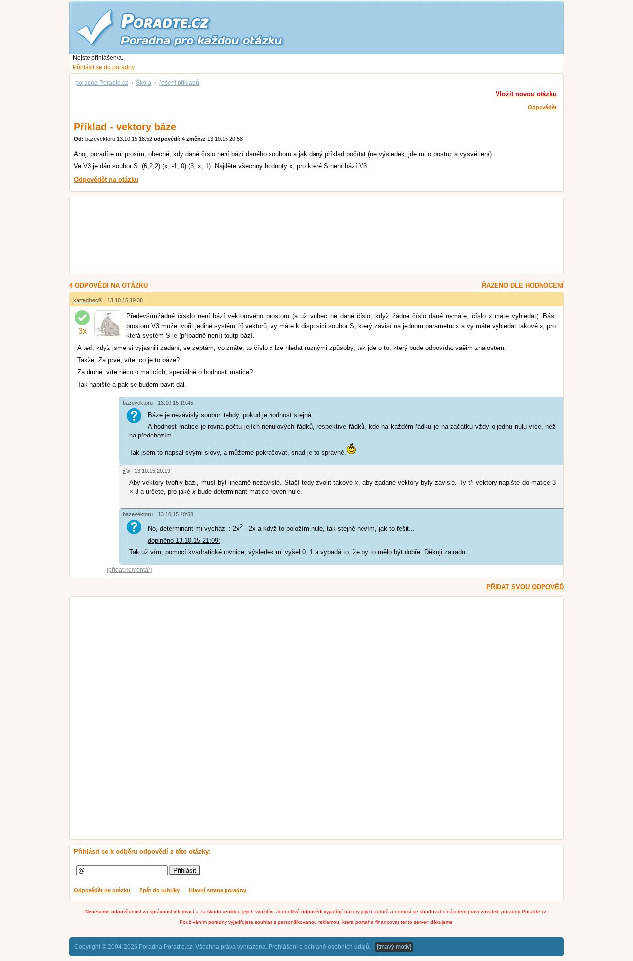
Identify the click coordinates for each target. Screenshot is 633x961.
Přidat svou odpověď (525, 587)
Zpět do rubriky (159, 890)
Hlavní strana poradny (217, 890)
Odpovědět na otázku (102, 890)
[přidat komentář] (129, 570)
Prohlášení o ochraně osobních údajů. (320, 946)
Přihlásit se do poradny (104, 67)
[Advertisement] (304, 237)
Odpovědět (542, 107)
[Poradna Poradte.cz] (197, 27)
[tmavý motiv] (394, 946)
